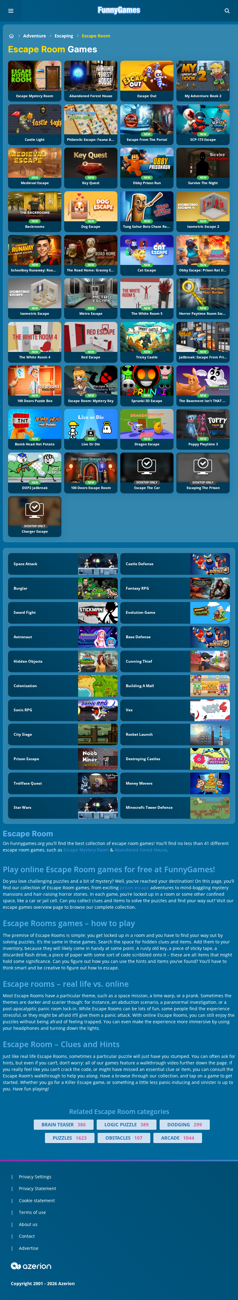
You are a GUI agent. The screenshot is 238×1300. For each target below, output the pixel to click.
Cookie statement (37, 1200)
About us (28, 1224)
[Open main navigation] (11, 11)
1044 (188, 1138)
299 (198, 1124)
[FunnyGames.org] (11, 35)
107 (138, 1138)
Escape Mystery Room (86, 850)
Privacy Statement (37, 1188)
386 (81, 1124)
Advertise (28, 1248)
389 (144, 1124)
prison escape (134, 887)
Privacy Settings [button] (35, 1177)
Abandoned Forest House (140, 850)
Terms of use (32, 1212)
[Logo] (119, 11)
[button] (227, 11)
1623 (81, 1138)
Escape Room (96, 36)
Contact (27, 1236)
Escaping (64, 36)
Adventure (34, 36)
